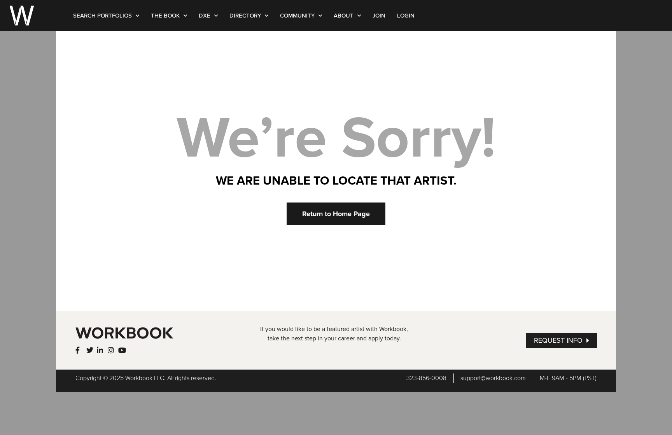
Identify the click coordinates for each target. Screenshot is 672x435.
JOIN (379, 15)
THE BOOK (165, 15)
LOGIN (406, 15)
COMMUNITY (297, 15)
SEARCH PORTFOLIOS (102, 15)
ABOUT (344, 15)
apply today (383, 338)
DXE (204, 15)
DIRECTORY (245, 15)
